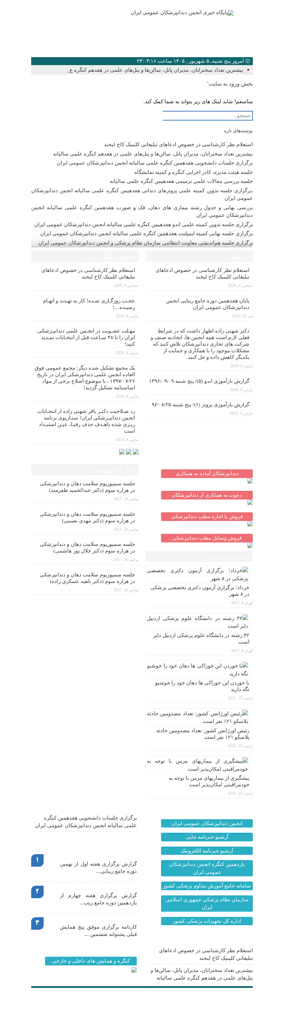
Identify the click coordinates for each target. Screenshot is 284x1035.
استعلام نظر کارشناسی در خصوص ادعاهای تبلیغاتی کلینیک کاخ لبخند (178, 144)
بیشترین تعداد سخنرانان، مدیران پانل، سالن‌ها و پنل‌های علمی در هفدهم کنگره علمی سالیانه (153, 154)
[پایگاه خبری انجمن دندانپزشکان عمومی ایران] (165, 13)
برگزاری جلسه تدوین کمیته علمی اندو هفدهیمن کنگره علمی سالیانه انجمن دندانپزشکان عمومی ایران (143, 224)
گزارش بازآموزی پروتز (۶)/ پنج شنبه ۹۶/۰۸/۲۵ (200, 404)
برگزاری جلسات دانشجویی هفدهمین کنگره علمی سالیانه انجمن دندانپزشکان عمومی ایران (155, 163)
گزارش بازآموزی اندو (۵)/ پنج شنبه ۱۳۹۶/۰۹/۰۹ (199, 381)
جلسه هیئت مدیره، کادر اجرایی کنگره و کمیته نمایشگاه (193, 172)
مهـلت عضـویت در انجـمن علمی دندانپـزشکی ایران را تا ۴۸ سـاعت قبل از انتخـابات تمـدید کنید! (86, 337)
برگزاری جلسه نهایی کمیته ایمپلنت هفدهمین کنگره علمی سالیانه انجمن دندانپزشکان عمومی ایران (146, 233)
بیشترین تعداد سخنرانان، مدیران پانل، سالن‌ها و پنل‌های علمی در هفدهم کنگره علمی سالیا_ (144, 70)
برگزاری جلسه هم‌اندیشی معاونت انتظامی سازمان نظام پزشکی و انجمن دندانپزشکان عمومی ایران (145, 243)
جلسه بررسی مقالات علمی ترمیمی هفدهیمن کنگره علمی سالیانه (181, 181)
